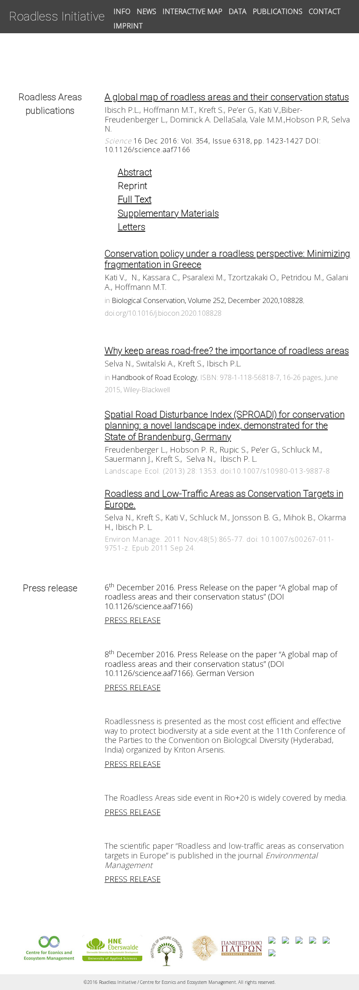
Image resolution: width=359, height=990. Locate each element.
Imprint (128, 26)
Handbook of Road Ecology (154, 377)
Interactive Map (192, 11)
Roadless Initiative (57, 16)
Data (237, 11)
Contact (325, 11)
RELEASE (145, 620)
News (146, 11)
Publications (278, 11)
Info (121, 11)
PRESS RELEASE (133, 764)
